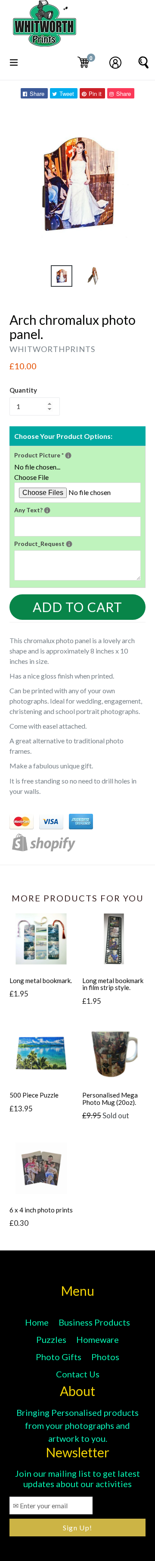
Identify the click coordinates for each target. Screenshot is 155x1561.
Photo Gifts (58, 1357)
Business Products (94, 1322)
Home (37, 1322)
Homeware (97, 1339)
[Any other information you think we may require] (69, 544)
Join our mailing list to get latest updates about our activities (77, 1478)
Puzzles (51, 1339)
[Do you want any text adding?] (47, 510)
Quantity (23, 390)
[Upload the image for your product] (68, 455)
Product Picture (77, 455)
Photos (105, 1357)
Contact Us (77, 1374)
